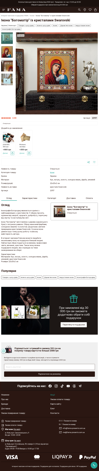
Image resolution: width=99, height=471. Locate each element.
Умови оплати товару (60, 399)
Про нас (4, 399)
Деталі (5, 153)
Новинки (5, 395)
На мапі (17, 429)
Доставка (71, 198)
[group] (57, 73)
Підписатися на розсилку (49, 374)
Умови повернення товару (13, 413)
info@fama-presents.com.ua (74, 428)
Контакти (54, 413)
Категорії (51, 198)
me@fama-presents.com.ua (74, 432)
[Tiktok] (62, 386)
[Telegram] (80, 386)
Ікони (32, 16)
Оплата (89, 198)
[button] (7, 34)
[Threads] (74, 386)
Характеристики (29, 198)
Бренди (4, 404)
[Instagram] (56, 386)
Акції (52, 395)
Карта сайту (55, 404)
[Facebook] (50, 386)
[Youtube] (68, 386)
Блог (52, 408)
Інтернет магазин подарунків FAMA (14, 16)
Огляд (9, 198)
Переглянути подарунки (74, 324)
